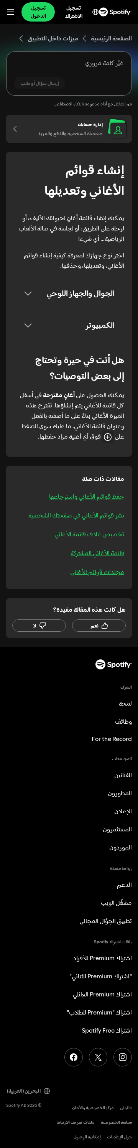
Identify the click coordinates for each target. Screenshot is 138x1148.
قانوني (126, 1108)
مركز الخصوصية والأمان (93, 1108)
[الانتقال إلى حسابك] (17, 129)
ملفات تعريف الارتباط (76, 1122)
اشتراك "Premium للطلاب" (99, 1012)
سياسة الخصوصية (116, 1122)
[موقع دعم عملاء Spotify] (115, 12)
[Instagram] (122, 1057)
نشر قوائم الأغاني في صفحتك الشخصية (76, 515)
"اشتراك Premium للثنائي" (100, 976)
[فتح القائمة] (10, 12)
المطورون (120, 793)
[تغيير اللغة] (95, 12)
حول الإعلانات (119, 1137)
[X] (98, 1057)
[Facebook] (73, 1057)
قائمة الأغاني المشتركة (97, 553)
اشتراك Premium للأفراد (102, 958)
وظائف (123, 721)
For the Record (112, 738)
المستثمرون (117, 829)
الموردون (120, 847)
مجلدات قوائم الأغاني (97, 571)
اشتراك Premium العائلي (102, 994)
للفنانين (123, 775)
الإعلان (123, 811)
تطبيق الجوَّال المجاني (105, 920)
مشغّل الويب (116, 902)
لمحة (125, 703)
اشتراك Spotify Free (107, 1030)
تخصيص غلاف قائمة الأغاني (89, 534)
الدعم (124, 884)
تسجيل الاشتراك (73, 11)
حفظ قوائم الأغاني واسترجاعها (86, 496)
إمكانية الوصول (87, 1137)
